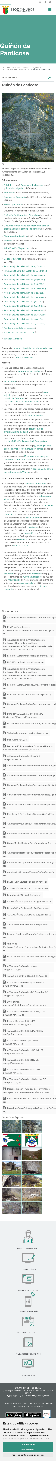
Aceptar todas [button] (28, 1444)
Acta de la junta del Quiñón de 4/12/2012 (26, 271)
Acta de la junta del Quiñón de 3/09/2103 (24, 279)
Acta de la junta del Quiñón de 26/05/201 (24, 306)
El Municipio (36, 67)
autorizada (9, 514)
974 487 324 (13, 1396)
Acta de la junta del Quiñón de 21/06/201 (24, 310)
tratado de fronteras (14, 398)
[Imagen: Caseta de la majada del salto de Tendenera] (32, 1167)
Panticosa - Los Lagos (35, 483)
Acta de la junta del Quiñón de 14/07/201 (24, 319)
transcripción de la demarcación (23, 401)
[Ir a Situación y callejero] (45, 2)
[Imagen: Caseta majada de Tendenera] (32, 1194)
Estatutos (8, 185)
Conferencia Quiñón (24, 357)
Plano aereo (10, 381)
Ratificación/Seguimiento (19, 248)
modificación (14, 580)
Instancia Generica (13, 339)
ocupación (29, 533)
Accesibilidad (19, 1407)
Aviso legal (28, 1403)
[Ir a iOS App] (32, 1415)
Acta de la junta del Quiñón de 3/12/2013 (24, 284)
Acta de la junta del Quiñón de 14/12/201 (19, 332)
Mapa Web (17, 1403)
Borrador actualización (32, 185)
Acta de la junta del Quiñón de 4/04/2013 (24, 275)
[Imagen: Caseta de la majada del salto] (11, 1194)
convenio (8, 574)
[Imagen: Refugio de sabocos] (11, 1208)
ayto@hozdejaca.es (41, 1396)
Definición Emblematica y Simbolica (21, 215)
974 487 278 (26, 1396)
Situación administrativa (15, 236)
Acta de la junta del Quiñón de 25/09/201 (24, 297)
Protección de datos (43, 1403)
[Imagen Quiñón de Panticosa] (28, 127)
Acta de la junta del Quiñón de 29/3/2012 (24, 266)
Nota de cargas (35, 415)
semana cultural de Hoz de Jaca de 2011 (32, 348)
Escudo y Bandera (13, 204)
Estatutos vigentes (15, 188)
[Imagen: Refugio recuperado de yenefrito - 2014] (11, 1153)
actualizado (36, 574)
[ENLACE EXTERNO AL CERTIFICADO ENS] (47, 1415)
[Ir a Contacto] (40, 2)
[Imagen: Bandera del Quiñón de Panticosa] (11, 1140)
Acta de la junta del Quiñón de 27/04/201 (19, 328)
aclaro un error (32, 518)
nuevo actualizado (32, 577)
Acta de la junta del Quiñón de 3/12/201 (23, 301)
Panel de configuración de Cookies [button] (28, 1455)
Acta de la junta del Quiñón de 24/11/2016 (25, 315)
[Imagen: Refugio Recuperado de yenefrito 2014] (32, 1153)
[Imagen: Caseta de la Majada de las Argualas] (32, 1180)
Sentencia (9, 192)
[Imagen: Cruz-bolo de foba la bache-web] (32, 1126)
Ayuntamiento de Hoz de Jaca (14, 67)
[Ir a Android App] (13, 1415)
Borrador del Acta (12, 259)
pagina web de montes (29, 371)
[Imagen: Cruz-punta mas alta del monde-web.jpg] (11, 1126)
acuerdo (49, 505)
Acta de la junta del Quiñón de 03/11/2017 (25, 323)
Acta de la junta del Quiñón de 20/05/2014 (25, 288)
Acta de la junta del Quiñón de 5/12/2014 (24, 293)
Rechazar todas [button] (28, 1450)
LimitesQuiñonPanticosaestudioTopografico (25, 441)
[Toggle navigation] (50, 10)
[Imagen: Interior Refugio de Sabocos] (32, 1208)
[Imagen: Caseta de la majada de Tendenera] (11, 1180)
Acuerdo (8, 240)
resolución (33, 527)
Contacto (7, 1403)
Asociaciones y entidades (16, 69)
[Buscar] (50, 2)
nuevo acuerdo (25, 583)
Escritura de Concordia (15, 197)
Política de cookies (34, 1407)
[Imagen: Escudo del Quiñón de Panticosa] (32, 1140)
